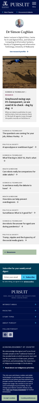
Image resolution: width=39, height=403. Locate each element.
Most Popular (8, 12)
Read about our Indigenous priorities (19, 368)
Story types (8, 317)
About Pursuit (9, 323)
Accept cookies (9, 398)
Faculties (7, 310)
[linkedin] (10, 334)
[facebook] (5, 334)
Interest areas (10, 304)
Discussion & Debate (26, 12)
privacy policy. (29, 282)
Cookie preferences (28, 398)
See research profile (18, 51)
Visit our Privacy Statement (16, 390)
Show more (11, 252)
